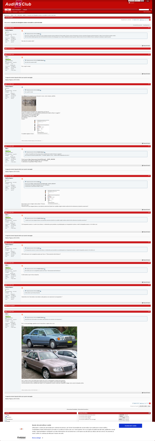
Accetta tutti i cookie (130, 425)
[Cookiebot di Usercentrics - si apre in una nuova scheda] (21, 438)
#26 (149, 212)
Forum (7, 15)
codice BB (121, 415)
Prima (142, 19)
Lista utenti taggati (9, 17)
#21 (149, 27)
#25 (149, 175)
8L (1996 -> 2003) (22, 15)
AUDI (12, 15)
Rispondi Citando (147, 45)
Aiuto (148, 1)
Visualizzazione (146, 25)
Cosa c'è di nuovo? (16, 9)
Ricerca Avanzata (147, 11)
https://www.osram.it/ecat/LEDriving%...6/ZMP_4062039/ (41, 159)
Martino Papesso (9, 79)
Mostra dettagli (36, 438)
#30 (149, 311)
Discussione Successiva (83, 409)
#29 (149, 284)
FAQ (6, 11)
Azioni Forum (21, 11)
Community (15, 11)
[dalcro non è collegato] (9, 61)
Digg (8, 415)
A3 (15, 15)
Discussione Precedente (72, 409)
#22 (149, 54)
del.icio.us (9, 417)
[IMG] (124, 417)
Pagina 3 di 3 (136, 19)
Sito (8, 9)
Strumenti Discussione (137, 25)
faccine (121, 416)
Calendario (9, 11)
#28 (149, 262)
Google (8, 421)
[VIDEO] (120, 419)
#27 (149, 242)
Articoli (25, 9)
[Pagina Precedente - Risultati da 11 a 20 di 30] (145, 20)
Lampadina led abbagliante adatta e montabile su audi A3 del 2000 (26, 22)
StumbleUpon (10, 419)
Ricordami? (132, 2)
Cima (149, 406)
